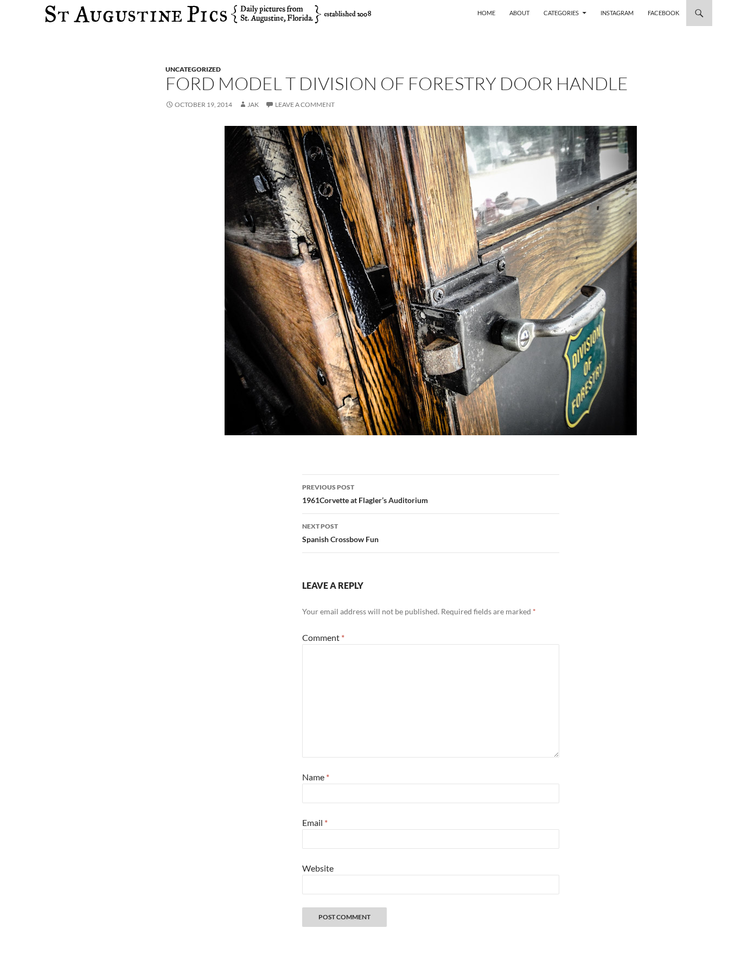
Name (315, 777)
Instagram (617, 12)
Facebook (663, 12)
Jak (253, 104)
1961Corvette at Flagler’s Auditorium (365, 494)
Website (318, 868)
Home (486, 12)
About (519, 12)
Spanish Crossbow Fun (340, 533)
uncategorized (193, 69)
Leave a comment (305, 104)
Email (315, 822)
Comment (323, 637)
